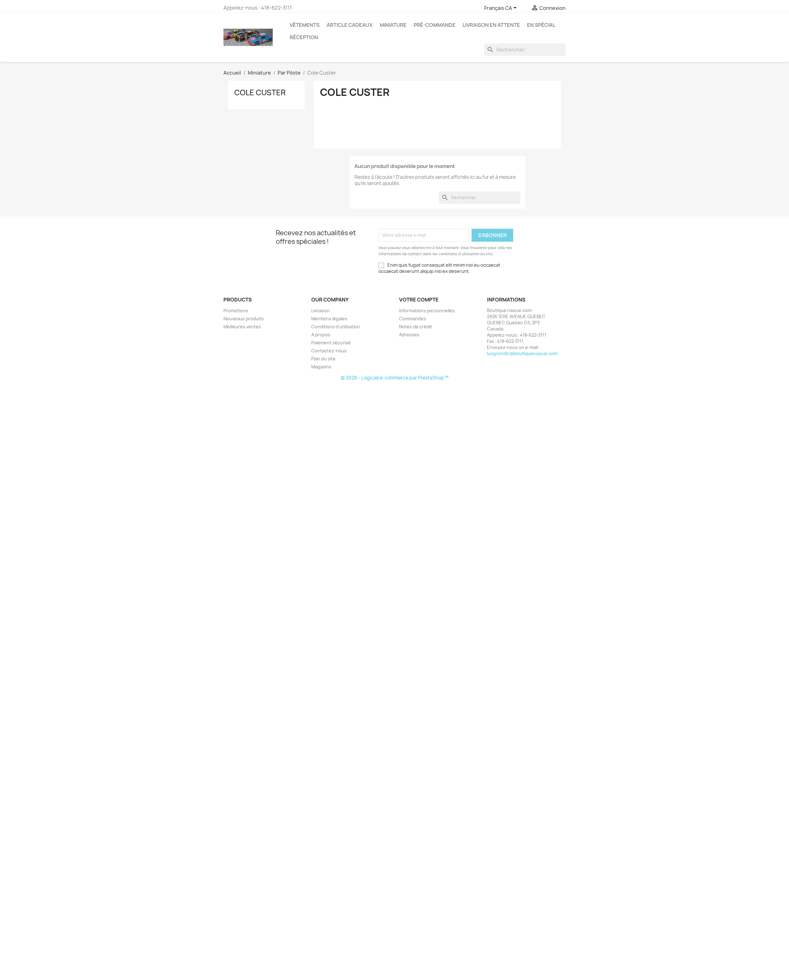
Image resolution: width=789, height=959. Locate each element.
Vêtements (305, 25)
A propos (320, 335)
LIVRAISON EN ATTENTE (491, 25)
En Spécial (541, 25)
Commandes (412, 319)
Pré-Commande (435, 25)
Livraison (320, 311)
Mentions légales (329, 319)
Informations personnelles (427, 311)
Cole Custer (260, 92)
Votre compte (419, 299)
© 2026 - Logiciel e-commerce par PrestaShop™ (394, 378)
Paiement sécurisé (331, 343)
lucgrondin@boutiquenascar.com (522, 353)
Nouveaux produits (243, 319)
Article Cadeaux (350, 25)
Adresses (409, 335)
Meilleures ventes (242, 327)
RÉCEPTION (304, 37)
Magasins (321, 367)
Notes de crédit (415, 327)
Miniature (393, 25)
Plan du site (323, 359)
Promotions (235, 311)
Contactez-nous (329, 351)
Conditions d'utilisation (335, 327)
